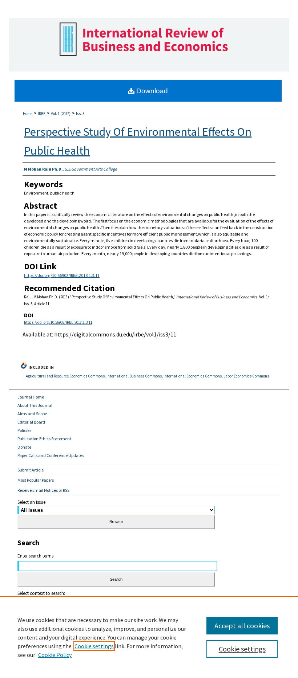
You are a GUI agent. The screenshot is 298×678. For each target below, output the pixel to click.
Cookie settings (94, 646)
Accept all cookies (242, 625)
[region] (149, 637)
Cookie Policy (55, 654)
